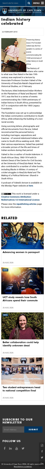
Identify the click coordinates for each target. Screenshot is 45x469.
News (5, 225)
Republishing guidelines (23, 467)
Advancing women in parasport (21, 252)
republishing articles (26, 204)
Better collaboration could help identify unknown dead (21, 344)
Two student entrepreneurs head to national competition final (21, 389)
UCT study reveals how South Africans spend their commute (20, 299)
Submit (33, 429)
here (31, 185)
